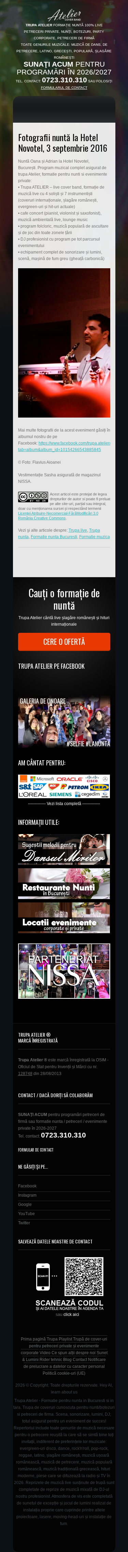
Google (25, 1204)
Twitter (24, 1223)
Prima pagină (33, 1339)
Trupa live (78, 530)
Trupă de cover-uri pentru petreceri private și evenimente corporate (64, 1346)
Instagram (27, 1195)
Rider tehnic (51, 1359)
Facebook (27, 1186)
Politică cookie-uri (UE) (64, 1373)
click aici (71, 1314)
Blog (67, 1359)
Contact (80, 1359)
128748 (25, 1073)
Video (45, 1352)
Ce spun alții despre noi (74, 1352)
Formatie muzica (94, 536)
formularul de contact (64, 88)
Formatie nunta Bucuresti (54, 536)
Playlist (65, 1339)
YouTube (26, 1213)
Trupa (52, 1339)
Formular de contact (36, 1150)
